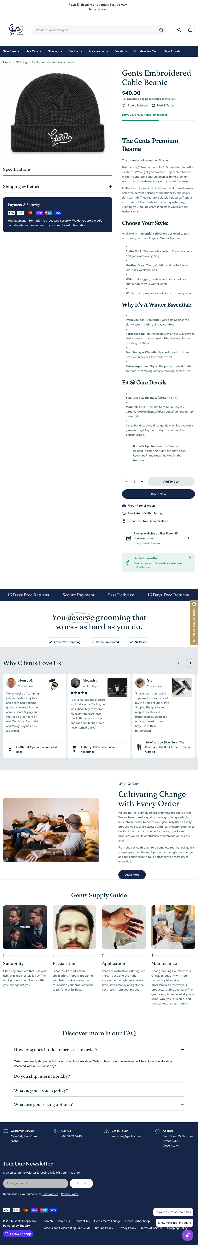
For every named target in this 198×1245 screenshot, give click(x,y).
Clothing (21, 62)
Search (48, 1221)
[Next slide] (190, 663)
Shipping (143, 98)
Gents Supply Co (25, 1221)
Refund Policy (104, 1228)
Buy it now (158, 494)
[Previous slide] (178, 663)
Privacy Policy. (70, 1194)
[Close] (190, 557)
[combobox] (99, 30)
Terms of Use (50, 1194)
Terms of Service (152, 1228)
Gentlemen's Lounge (107, 1221)
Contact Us (82, 1221)
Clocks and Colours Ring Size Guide (67, 1228)
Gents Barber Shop (137, 1221)
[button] (194, 622)
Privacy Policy (127, 1228)
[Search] (161, 30)
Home (7, 62)
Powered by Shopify (16, 1225)
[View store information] (188, 538)
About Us (63, 1221)
